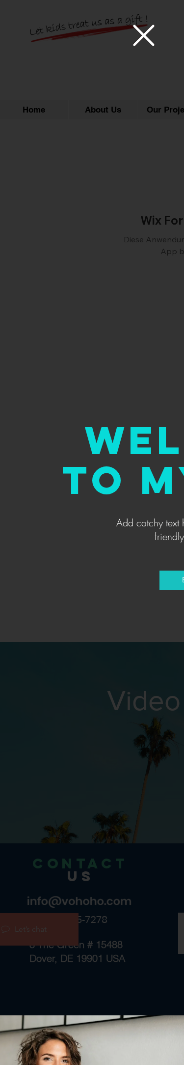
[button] (144, 35)
